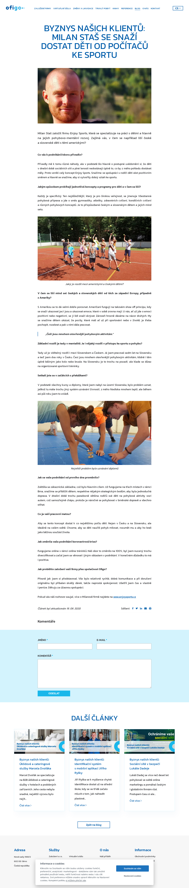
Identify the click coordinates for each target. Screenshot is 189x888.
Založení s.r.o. (55, 856)
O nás (145, 8)
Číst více (24, 805)
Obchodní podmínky (145, 856)
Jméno (42, 640)
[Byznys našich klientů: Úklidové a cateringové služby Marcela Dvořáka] (39, 741)
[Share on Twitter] (137, 608)
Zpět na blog (93, 825)
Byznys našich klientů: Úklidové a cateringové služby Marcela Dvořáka (35, 764)
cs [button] (176, 8)
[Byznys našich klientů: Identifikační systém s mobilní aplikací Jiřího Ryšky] (94, 741)
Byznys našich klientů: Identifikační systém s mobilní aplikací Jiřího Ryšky (91, 766)
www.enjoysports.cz (124, 597)
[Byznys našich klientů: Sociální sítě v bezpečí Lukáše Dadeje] (149, 741)
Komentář (45, 656)
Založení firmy (42, 8)
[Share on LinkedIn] (141, 608)
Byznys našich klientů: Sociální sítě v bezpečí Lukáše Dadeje (145, 764)
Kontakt (155, 8)
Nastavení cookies (132, 876)
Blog (137, 8)
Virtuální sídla (62, 8)
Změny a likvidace (83, 8)
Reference (127, 8)
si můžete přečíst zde (76, 880)
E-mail (101, 640)
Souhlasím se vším (132, 868)
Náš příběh (105, 856)
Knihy (116, 8)
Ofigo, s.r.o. (15, 8)
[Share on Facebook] (132, 608)
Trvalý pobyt (102, 8)
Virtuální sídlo (76, 856)
